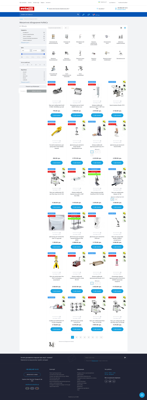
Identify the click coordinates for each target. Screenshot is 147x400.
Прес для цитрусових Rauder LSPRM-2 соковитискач (117, 238)
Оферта (42, 2)
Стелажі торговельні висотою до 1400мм (59, 376)
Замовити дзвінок (121, 9)
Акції (78, 389)
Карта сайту (80, 384)
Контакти (48, 2)
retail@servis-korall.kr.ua (32, 384)
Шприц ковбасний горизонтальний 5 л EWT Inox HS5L (77, 194)
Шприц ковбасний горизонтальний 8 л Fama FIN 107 (77, 278)
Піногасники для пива (55, 378)
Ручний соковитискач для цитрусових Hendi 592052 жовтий (57, 146)
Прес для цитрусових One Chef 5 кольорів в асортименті (57, 278)
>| (101, 337)
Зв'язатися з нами (32, 374)
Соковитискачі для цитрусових (57, 374)
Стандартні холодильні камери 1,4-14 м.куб (60, 384)
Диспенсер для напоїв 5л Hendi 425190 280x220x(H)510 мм (77, 146)
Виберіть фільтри (36, 91)
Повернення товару (82, 383)
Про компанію (23, 2)
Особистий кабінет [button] (122, 2)
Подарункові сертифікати (83, 388)
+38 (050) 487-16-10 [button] (32, 369)
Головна (21, 18)
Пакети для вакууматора (55, 373)
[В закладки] (66, 82)
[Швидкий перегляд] (61, 82)
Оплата (29, 2)
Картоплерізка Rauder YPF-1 (117, 105)
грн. (112, 2)
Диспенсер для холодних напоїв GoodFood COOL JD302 (77, 238)
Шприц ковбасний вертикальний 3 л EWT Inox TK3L (97, 106)
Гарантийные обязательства (84, 376)
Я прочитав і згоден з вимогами (97, 360)
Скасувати (23, 91)
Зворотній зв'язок (81, 381)
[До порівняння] (64, 82)
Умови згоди (36, 2)
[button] (58, 8)
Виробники (80, 386)
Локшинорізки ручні (54, 379)
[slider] (22, 54)
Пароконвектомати (54, 386)
